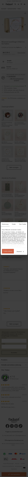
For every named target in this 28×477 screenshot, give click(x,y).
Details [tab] (14, 224)
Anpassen (19, 251)
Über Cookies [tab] (22, 224)
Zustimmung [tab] (5, 224)
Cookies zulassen (8, 251)
